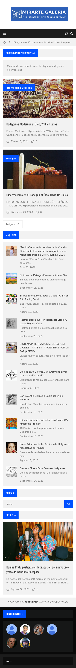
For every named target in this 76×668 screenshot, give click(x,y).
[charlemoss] (11, 643)
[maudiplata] (25, 643)
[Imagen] (38, 98)
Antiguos (10, 224)
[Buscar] (71, 33)
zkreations (31, 602)
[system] (66, 33)
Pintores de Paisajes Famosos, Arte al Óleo (44, 275)
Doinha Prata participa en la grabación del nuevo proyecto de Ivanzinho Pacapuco (37, 569)
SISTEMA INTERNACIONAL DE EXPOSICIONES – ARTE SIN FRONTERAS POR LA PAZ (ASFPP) (44, 347)
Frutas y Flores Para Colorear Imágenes (42, 468)
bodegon (11, 158)
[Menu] (4, 33)
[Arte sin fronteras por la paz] (25, 629)
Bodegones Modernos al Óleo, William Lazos (31, 124)
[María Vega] (52, 629)
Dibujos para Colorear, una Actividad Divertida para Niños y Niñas (43, 42)
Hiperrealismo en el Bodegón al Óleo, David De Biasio (37, 195)
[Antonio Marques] (11, 629)
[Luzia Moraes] (38, 629)
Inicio (8, 661)
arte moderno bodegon (19, 87)
